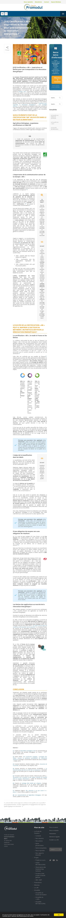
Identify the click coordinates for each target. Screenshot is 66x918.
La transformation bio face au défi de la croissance (30, 769)
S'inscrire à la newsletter (57, 79)
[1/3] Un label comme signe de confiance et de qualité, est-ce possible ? (26, 803)
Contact (46, 2)
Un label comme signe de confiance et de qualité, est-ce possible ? (30, 626)
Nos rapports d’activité (39, 854)
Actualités (37, 890)
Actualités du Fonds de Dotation (54, 117)
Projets (36, 857)
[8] (13, 795)
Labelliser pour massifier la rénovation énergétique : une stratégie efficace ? (30, 104)
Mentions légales (54, 837)
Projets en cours (40, 860)
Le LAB (36, 888)
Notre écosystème (41, 848)
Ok (59, 915)
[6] (13, 783)
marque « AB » (22, 91)
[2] (13, 756)
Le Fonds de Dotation (37, 832)
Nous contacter (54, 830)
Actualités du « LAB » (54, 123)
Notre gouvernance (39, 844)
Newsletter (38, 2)
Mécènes (37, 885)
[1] (13, 750)
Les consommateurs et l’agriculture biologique (28, 795)
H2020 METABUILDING (40, 863)
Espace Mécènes (56, 2)
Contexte (38, 836)
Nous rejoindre (28, 2)
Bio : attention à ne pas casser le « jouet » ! (30, 791)
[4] (19, 242)
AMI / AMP (38, 880)
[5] (13, 776)
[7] (13, 790)
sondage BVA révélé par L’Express (31, 783)
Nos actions (39, 841)
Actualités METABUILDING (54, 128)
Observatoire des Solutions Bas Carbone (40, 869)
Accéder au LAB (54, 840)
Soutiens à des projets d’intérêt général (40, 875)
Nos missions (39, 838)
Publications (38, 882)
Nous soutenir (53, 827)
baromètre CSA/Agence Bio (27, 750)
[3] (13, 764)
